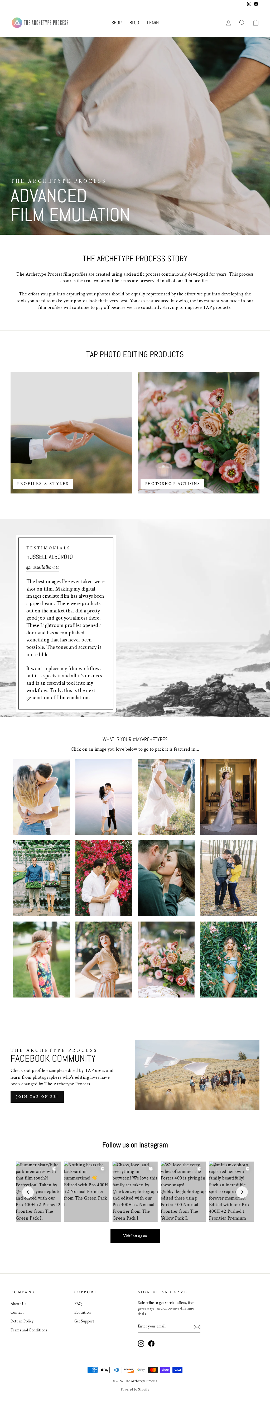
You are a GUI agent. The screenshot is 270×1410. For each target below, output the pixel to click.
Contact (17, 1312)
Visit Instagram (135, 1236)
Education (82, 1312)
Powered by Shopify (135, 1389)
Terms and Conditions (29, 1330)
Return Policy (22, 1321)
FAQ (78, 1303)
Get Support (84, 1321)
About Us (18, 1303)
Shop (117, 23)
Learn (153, 23)
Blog (134, 23)
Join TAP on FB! (37, 1096)
